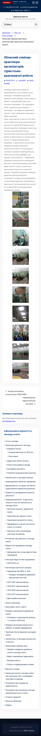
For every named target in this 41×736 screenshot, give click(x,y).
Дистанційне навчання (16, 598)
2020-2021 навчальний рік (18, 586)
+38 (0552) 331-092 (12, 7)
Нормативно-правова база (16, 646)
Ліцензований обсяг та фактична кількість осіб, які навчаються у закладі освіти (19, 503)
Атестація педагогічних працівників (20, 560)
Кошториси (13, 456)
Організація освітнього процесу (18, 568)
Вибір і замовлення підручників (20, 656)
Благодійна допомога (16, 469)
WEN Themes (29, 731)
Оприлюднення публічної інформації (20, 482)
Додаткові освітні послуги (18, 461)
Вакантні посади (12, 669)
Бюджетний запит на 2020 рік (21, 452)
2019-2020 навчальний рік (18, 590)
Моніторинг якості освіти (16, 607)
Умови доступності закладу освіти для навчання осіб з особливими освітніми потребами (20, 676)
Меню (9, 25)
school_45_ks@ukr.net (29, 7)
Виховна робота (13, 660)
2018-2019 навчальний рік (18, 594)
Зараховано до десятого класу (20, 520)
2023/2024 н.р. (13, 563)
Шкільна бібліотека (13, 701)
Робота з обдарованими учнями (20, 664)
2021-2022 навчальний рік (18, 582)
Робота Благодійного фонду (18, 465)
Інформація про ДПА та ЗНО (18, 571)
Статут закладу (12, 441)
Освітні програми (13, 603)
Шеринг (9, 705)
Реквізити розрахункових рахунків (21, 473)
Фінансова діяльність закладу (18, 445)
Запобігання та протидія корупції (19, 478)
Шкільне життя (20, 16)
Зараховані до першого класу (19, 516)
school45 (22, 80)
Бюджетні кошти (14, 449)
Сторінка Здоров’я (13, 697)
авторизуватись (9, 421)
